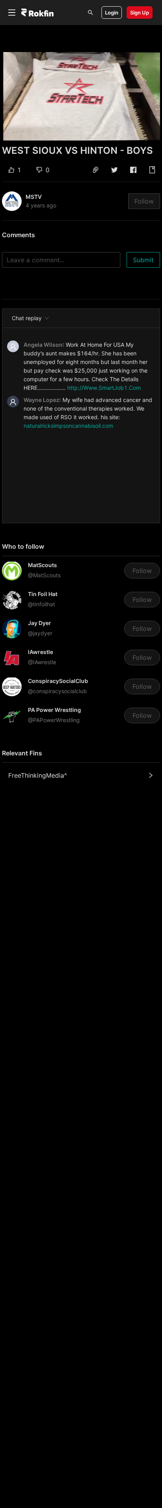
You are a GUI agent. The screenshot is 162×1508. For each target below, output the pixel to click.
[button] (95, 170)
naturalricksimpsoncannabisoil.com (68, 425)
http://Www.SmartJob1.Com (104, 387)
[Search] (90, 12)
